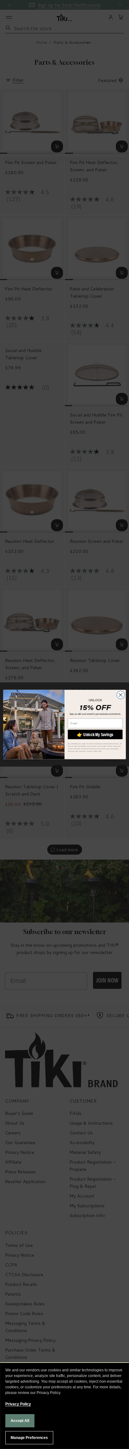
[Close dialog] (121, 695)
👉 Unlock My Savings (95, 734)
